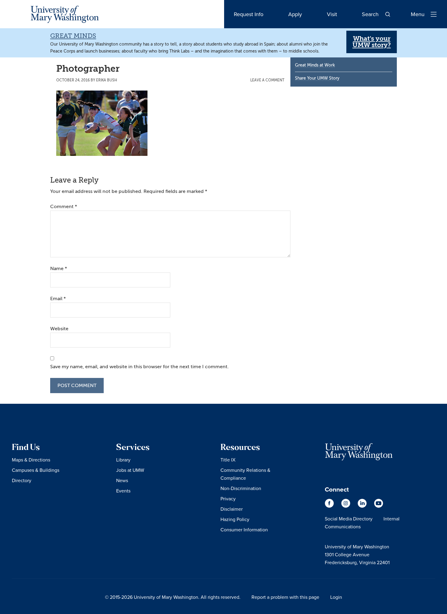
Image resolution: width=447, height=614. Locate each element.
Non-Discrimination (240, 488)
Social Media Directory (348, 518)
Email (58, 298)
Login (336, 597)
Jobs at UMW (130, 470)
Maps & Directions (31, 459)
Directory (21, 480)
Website (59, 328)
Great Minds (73, 35)
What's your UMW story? (371, 42)
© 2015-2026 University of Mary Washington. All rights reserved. (173, 597)
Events (123, 490)
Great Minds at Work (315, 65)
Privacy (228, 498)
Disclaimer (231, 509)
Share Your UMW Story (317, 78)
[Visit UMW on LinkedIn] (363, 506)
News (122, 480)
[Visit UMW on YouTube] (378, 506)
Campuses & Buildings (35, 470)
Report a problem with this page (285, 597)
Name (58, 268)
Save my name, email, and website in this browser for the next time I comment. (139, 366)
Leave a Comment (267, 80)
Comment (63, 206)
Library (123, 459)
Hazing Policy (234, 519)
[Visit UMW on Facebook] (330, 506)
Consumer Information (244, 529)
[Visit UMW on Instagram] (346, 506)
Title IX (227, 459)
